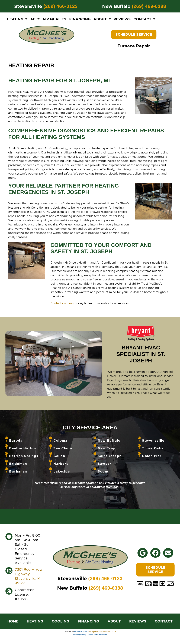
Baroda (16, 440)
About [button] (101, 19)
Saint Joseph (109, 456)
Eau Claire (62, 448)
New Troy (106, 448)
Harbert (60, 463)
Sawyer (104, 463)
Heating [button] (15, 19)
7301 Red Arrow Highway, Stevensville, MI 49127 (29, 576)
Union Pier (151, 456)
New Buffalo (109, 440)
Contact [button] (142, 19)
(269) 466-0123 (60, 6)
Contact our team (62, 303)
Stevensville (153, 440)
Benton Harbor (23, 448)
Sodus (103, 471)
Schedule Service (133, 34)
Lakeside (61, 471)
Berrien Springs (23, 456)
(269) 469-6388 (149, 6)
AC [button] (33, 19)
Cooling (60, 621)
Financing (80, 19)
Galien (59, 456)
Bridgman (18, 463)
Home (12, 621)
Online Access (81, 631)
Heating (35, 621)
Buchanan (18, 471)
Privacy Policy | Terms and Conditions (90, 634)
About (114, 621)
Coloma (60, 440)
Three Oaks (152, 448)
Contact (164, 621)
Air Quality (54, 19)
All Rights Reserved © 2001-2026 (102, 632)
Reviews (122, 19)
